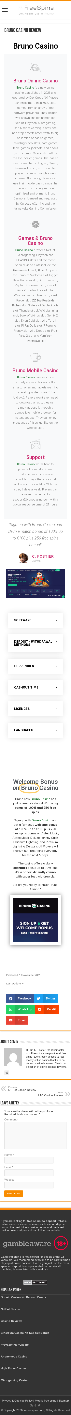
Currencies (24, 666)
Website (9, 1179)
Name (9, 1154)
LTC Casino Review (50, 1094)
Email (8, 1167)
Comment (11, 1119)
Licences (22, 709)
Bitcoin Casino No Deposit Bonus (23, 1297)
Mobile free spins (45, 1400)
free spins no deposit (41, 1220)
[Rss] (31, 1405)
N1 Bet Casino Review (22, 1088)
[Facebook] (35, 1405)
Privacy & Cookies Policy (17, 1400)
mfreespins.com (34, 1410)
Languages (23, 730)
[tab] (35, 620)
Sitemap (64, 1400)
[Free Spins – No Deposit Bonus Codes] (35, 9)
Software (22, 620)
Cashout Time (26, 687)
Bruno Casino (25, 87)
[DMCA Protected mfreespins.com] (35, 1282)
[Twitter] (39, 1405)
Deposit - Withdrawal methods (33, 643)
